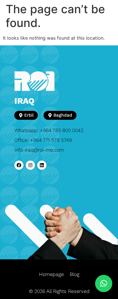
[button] (103, 283)
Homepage (51, 274)
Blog (74, 274)
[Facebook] (18, 165)
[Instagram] (30, 165)
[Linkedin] (41, 165)
